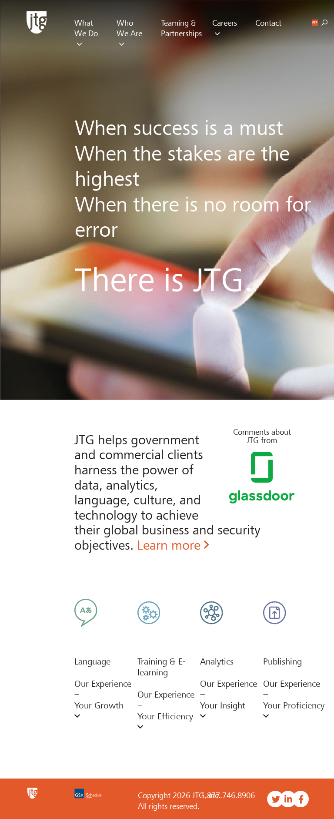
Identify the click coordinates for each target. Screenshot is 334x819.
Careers (224, 23)
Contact (268, 23)
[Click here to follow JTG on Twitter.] (275, 799)
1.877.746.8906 (227, 795)
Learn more (170, 545)
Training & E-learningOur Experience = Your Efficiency (165, 689)
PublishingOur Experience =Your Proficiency (293, 683)
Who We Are (129, 28)
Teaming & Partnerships (181, 28)
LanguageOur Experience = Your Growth (102, 683)
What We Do (86, 28)
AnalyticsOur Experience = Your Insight (228, 683)
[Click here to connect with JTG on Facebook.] (300, 799)
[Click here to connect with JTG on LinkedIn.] (288, 799)
